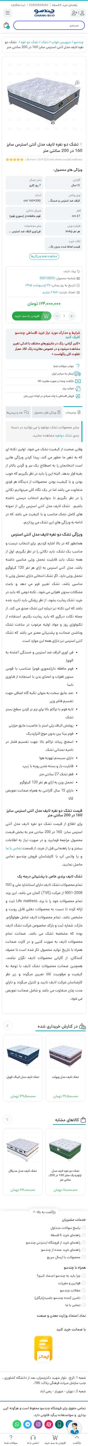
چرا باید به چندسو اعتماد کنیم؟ (58, 1275)
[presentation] (8, 1026)
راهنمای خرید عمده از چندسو (60, 1249)
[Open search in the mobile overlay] (49, 25)
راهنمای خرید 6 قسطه (64, 5)
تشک (45, 42)
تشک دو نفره (29, 42)
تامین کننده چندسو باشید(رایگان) (57, 1297)
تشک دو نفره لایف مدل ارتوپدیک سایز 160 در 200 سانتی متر (65, 1173)
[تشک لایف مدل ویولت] (66, 1054)
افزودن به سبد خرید (27, 316)
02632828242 (38, 5)
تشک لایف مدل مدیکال (23, 1171)
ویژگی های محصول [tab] (45, 413)
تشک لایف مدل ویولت (65, 1077)
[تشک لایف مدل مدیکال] (23, 1148)
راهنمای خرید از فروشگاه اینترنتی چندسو (53, 1242)
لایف (67, 271)
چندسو (78, 42)
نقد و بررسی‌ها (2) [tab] (12, 413)
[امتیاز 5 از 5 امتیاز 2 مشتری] (15, 160)
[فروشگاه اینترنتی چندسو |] (44, 13)
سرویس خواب (61, 42)
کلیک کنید (72, 337)
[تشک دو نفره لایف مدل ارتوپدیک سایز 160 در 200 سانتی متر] (65, 1148)
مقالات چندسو (70, 1290)
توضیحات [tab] (71, 413)
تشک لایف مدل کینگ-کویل (23, 1077)
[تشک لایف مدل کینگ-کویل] (23, 1054)
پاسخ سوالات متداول (65, 1228)
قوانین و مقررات (69, 1283)
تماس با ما (14, 848)
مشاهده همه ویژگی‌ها (44, 256)
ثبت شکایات (18, 5)
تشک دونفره (63, 435)
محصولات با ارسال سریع (63, 1257)
